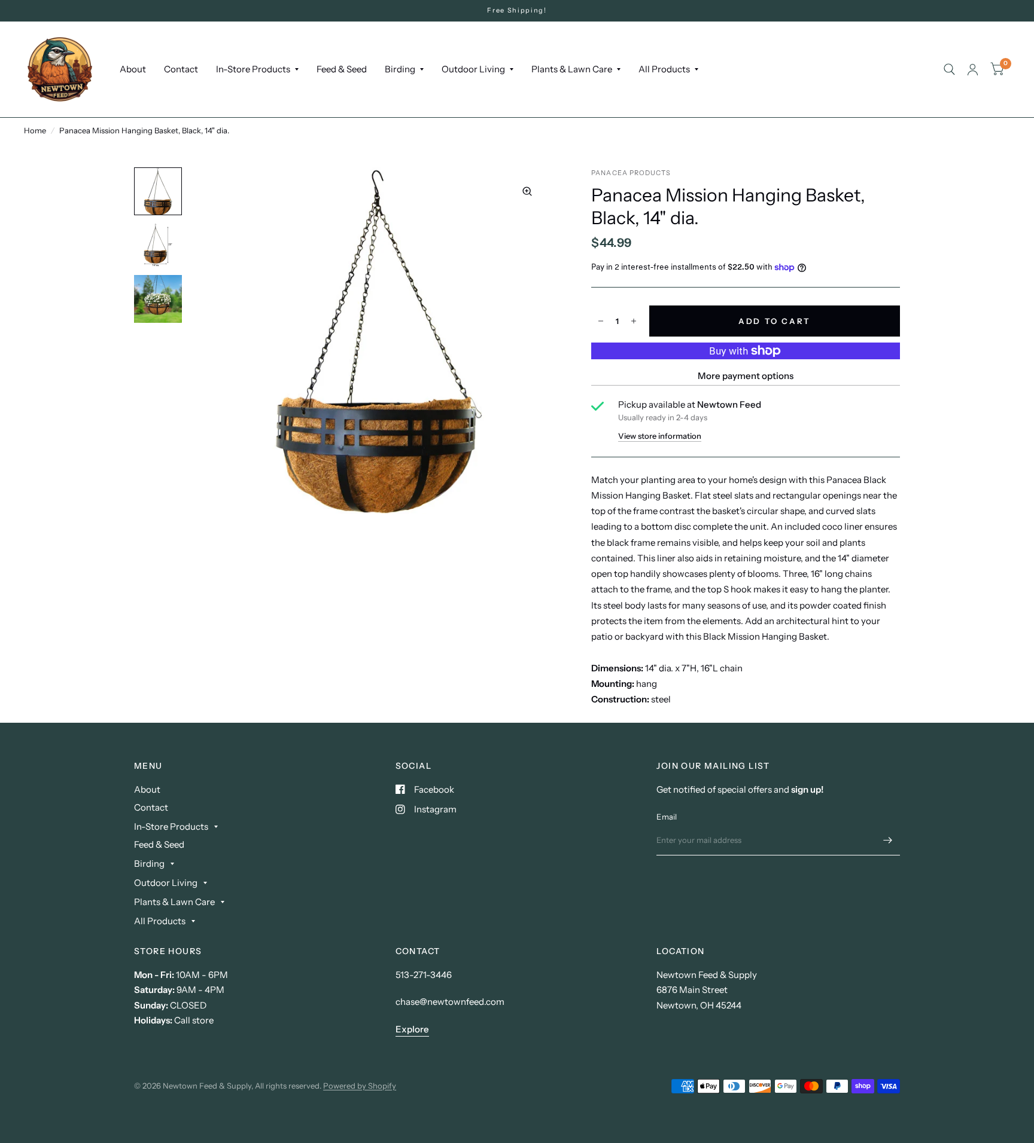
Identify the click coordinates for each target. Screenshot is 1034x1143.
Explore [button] (412, 1029)
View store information (659, 436)
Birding (400, 69)
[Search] (949, 69)
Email (666, 816)
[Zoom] (527, 191)
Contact (181, 69)
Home (35, 130)
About (133, 69)
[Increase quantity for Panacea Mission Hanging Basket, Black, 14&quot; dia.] (634, 321)
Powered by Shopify (359, 1085)
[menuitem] (133, 69)
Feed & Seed (342, 69)
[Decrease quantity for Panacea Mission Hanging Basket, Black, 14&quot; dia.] (601, 321)
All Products (664, 69)
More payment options (745, 375)
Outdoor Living (473, 69)
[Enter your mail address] (888, 839)
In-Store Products (253, 69)
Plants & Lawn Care (571, 69)
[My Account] (972, 69)
